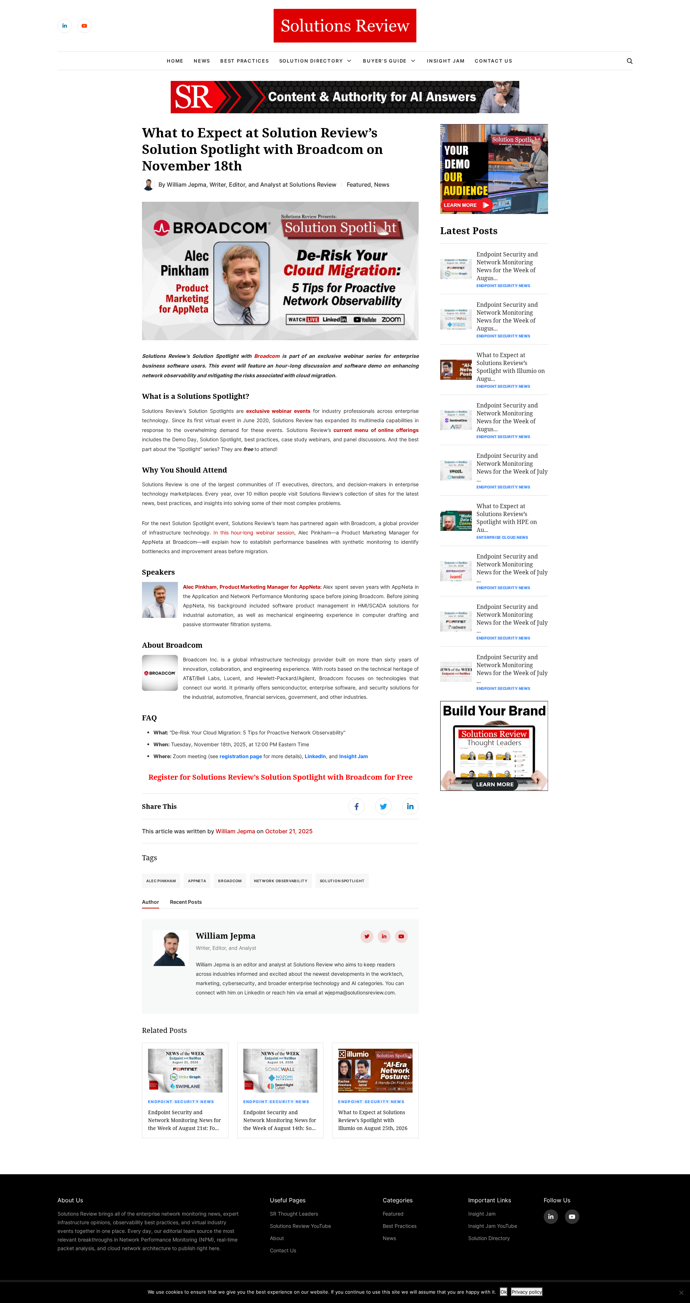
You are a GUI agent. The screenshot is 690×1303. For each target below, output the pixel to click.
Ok (504, 1292)
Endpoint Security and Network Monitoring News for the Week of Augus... (507, 266)
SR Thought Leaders (294, 1213)
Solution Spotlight (342, 880)
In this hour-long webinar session (253, 532)
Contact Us (493, 61)
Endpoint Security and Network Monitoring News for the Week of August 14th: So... (279, 1120)
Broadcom (267, 355)
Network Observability (281, 880)
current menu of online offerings (376, 429)
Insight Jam (446, 61)
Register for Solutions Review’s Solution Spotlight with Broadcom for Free (280, 777)
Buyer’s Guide (385, 61)
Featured (359, 184)
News (202, 61)
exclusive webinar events (278, 410)
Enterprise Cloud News (502, 537)
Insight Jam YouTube (492, 1225)
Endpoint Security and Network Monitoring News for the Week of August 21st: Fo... (184, 1120)
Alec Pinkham (161, 880)
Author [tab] (150, 902)
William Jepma (186, 184)
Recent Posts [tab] (186, 902)
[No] (681, 1292)
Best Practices (244, 61)
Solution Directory (311, 61)
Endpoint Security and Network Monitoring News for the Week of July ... (512, 467)
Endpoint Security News (181, 1101)
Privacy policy (527, 1292)
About (277, 1238)
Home (175, 61)
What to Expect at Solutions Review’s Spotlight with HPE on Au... (507, 517)
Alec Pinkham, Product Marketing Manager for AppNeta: (252, 586)
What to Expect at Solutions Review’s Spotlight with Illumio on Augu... (511, 366)
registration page (241, 756)
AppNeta (197, 880)
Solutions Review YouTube (300, 1225)
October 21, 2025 (289, 831)
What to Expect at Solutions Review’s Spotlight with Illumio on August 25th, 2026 (373, 1120)
